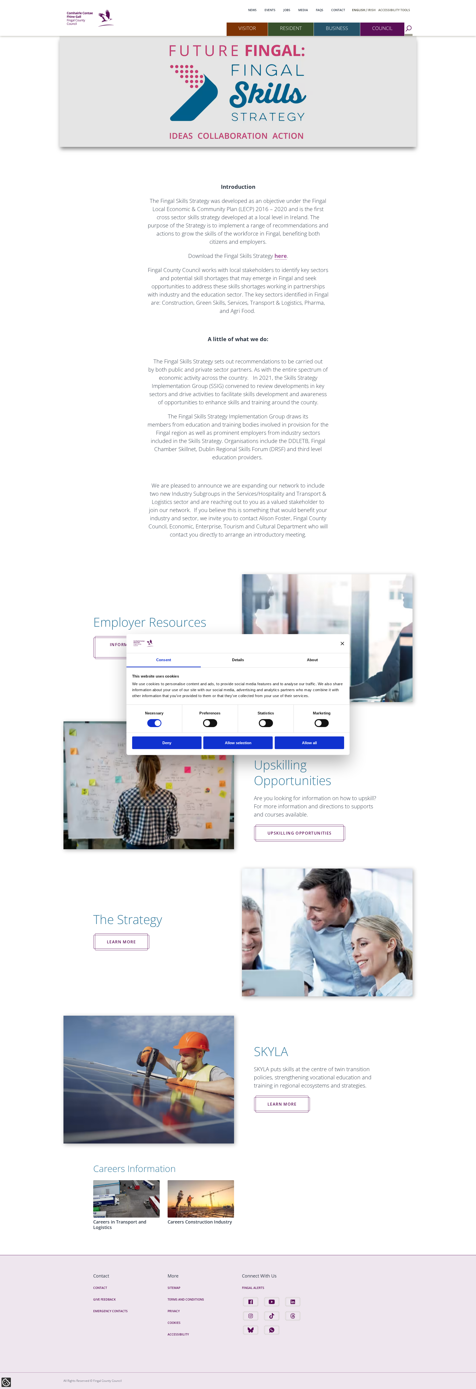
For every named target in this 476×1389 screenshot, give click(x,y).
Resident (291, 28)
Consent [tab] (163, 660)
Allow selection (238, 743)
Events (270, 10)
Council (382, 28)
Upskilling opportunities (300, 833)
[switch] (210, 723)
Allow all (309, 743)
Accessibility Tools (394, 10)
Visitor (247, 28)
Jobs (286, 10)
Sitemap (174, 1288)
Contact (338, 10)
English (358, 10)
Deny (166, 743)
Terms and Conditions (186, 1299)
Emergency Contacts (110, 1311)
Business (337, 28)
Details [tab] (238, 660)
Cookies (174, 1323)
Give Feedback (104, 1299)
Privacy (174, 1311)
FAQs (319, 10)
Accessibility (178, 1334)
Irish (372, 10)
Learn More (121, 942)
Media (303, 10)
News (252, 10)
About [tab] (312, 660)
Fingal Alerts (253, 1288)
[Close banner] (342, 643)
